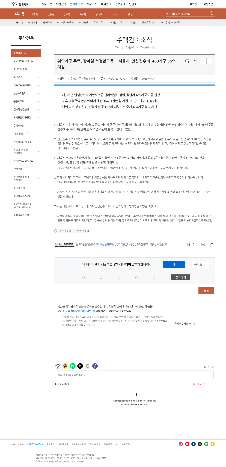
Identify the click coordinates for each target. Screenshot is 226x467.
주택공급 (17, 77)
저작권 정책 (63, 444)
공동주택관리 (19, 93)
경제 (35, 14)
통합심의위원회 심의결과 (20, 151)
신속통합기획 (148, 22)
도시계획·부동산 (65, 22)
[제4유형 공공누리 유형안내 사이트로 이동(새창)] (64, 244)
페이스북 (193, 444)
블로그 (206, 444)
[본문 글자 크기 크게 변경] (204, 61)
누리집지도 (126, 444)
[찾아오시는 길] (88, 454)
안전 (99, 14)
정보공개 (120, 4)
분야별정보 (76, 4)
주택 (19, 14)
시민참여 (61, 4)
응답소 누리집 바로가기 (185, 323)
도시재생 (83, 22)
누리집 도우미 (17, 444)
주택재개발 (18, 125)
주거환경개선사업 (21, 196)
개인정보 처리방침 (35, 444)
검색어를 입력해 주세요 (178, 13)
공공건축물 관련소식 (23, 61)
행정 (130, 14)
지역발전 (47, 22)
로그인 (193, 4)
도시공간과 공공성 (22, 117)
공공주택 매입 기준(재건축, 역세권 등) (22, 205)
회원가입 (208, 4)
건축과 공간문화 (21, 109)
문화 (114, 14)
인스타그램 (181, 444)
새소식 (19, 22)
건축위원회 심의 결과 (23, 141)
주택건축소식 (19, 53)
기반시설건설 (115, 22)
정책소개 (32, 22)
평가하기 (180, 277)
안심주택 (17, 168)
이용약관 (50, 444)
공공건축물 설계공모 (23, 160)
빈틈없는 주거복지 (22, 85)
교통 (51, 14)
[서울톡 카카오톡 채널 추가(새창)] (101, 458)
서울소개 (92, 4)
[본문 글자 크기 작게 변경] (209, 61)
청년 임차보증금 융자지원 (21, 178)
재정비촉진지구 (20, 133)
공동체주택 (18, 101)
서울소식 (46, 4)
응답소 (133, 4)
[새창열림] (187, 61)
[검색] (212, 14)
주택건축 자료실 (21, 215)
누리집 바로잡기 (111, 444)
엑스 (200, 444)
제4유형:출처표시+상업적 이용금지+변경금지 (117, 244)
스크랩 (195, 61)
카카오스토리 (212, 444)
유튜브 (187, 444)
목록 (206, 291)
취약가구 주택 (82, 230)
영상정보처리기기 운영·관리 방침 (86, 444)
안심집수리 (65, 230)
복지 (83, 14)
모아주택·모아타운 (170, 22)
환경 (67, 14)
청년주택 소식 (20, 69)
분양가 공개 (19, 187)
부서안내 (106, 4)
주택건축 (98, 22)
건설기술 (131, 22)
